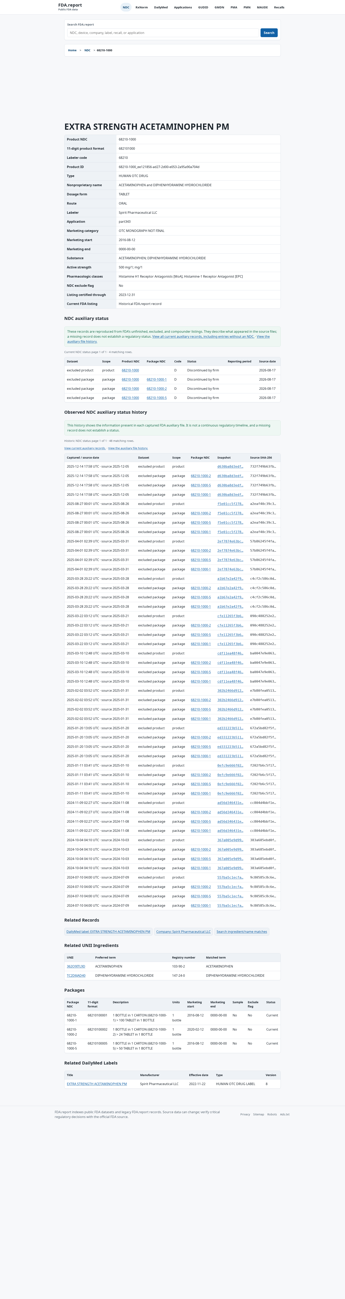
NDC (126, 7)
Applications (183, 7)
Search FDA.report (80, 24)
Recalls (279, 7)
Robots (272, 1114)
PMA (234, 7)
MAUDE (262, 7)
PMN (247, 7)
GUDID (203, 7)
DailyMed (161, 7)
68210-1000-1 (157, 379)
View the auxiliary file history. (128, 448)
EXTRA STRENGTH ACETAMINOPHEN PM (97, 1084)
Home (72, 50)
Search (269, 33)
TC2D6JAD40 (76, 975)
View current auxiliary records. (85, 448)
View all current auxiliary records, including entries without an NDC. (203, 336)
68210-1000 (130, 370)
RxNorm (142, 7)
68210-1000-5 (157, 398)
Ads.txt (284, 1114)
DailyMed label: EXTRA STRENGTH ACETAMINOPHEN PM (108, 931)
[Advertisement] (172, 89)
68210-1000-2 (157, 388)
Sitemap (258, 1114)
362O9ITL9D (76, 966)
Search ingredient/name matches (242, 931)
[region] (172, 379)
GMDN (219, 7)
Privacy (245, 1114)
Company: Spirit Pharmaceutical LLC (183, 931)
